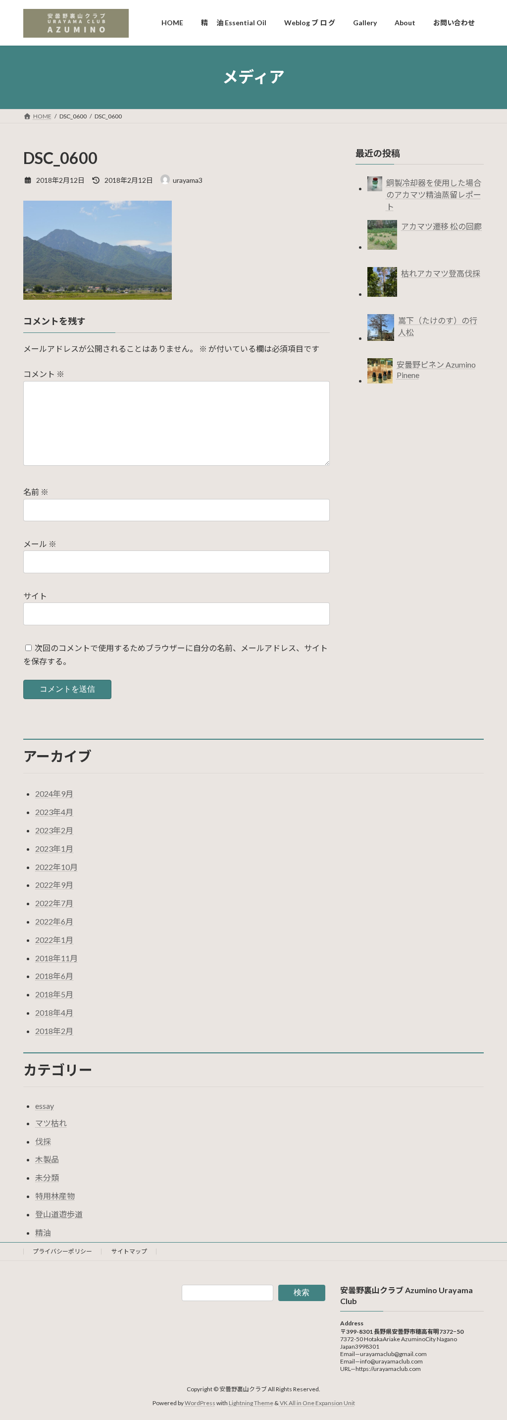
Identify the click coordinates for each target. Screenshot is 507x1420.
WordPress (200, 1403)
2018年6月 (54, 976)
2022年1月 (54, 939)
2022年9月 (54, 884)
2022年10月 (56, 867)
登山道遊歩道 (59, 1214)
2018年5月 (54, 994)
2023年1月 (54, 848)
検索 (301, 1292)
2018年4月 (54, 1012)
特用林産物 (55, 1196)
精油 (43, 1232)
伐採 (43, 1141)
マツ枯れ (51, 1123)
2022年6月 (54, 921)
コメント (43, 374)
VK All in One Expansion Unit (317, 1403)
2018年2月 (54, 1031)
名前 (36, 491)
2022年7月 (54, 903)
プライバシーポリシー (62, 1251)
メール (39, 543)
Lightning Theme (251, 1403)
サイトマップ (129, 1251)
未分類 (47, 1177)
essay (44, 1105)
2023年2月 (54, 830)
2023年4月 (54, 812)
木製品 (47, 1159)
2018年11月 (56, 958)
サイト (35, 596)
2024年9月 (54, 793)
